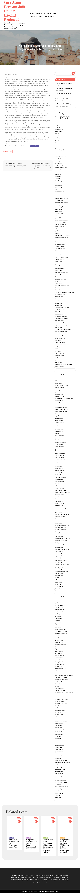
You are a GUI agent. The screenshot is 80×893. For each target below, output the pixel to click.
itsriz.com (57, 194)
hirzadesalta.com (59, 414)
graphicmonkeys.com (60, 477)
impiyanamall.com (59, 422)
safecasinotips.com (60, 486)
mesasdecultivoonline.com (61, 237)
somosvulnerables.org (60, 508)
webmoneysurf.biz (59, 730)
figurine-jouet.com (59, 562)
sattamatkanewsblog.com (61, 323)
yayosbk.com (58, 725)
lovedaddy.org (58, 290)
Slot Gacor (47, 13)
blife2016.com (58, 523)
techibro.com (58, 666)
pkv (56, 142)
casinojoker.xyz (59, 749)
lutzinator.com (58, 518)
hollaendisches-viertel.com (61, 701)
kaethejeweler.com (59, 543)
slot (11, 151)
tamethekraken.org (60, 516)
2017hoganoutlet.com (60, 161)
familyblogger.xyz (59, 494)
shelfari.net (58, 738)
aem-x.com (57, 433)
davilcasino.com (59, 429)
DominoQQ (39, 13)
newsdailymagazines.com (61, 390)
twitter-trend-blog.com (61, 673)
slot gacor (32, 875)
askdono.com (58, 625)
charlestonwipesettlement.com (63, 329)
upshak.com (58, 301)
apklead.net (58, 588)
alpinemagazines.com (60, 668)
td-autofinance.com (60, 660)
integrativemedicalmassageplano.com (64, 292)
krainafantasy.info (59, 181)
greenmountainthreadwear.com (63, 318)
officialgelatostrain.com (61, 540)
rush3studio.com (59, 172)
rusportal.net (58, 187)
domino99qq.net (59, 165)
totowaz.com (58, 327)
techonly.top (58, 627)
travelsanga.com (59, 773)
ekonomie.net (58, 778)
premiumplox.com (59, 723)
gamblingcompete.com (60, 629)
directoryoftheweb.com (61, 167)
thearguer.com (58, 270)
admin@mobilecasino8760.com (13, 145)
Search (73, 73)
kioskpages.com (59, 532)
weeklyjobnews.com (60, 334)
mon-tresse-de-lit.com (60, 553)
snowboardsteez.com (60, 255)
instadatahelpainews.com (61, 571)
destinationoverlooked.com (62, 344)
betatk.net (57, 795)
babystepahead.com (60, 342)
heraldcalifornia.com (60, 475)
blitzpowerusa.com (60, 246)
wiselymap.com (59, 642)
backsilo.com (58, 303)
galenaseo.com (58, 758)
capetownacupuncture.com (62, 198)
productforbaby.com (60, 231)
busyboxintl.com (59, 213)
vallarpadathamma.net (60, 224)
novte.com (57, 697)
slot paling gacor (54, 879)
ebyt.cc (57, 686)
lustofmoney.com (59, 355)
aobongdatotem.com (60, 396)
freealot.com (58, 466)
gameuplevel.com (59, 438)
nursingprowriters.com (61, 316)
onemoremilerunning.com (61, 253)
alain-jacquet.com (59, 205)
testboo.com (58, 719)
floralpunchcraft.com (60, 275)
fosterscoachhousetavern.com (62, 235)
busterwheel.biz (59, 736)
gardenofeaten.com (60, 248)
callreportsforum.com (60, 580)
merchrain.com (59, 575)
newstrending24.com (60, 789)
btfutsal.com (58, 618)
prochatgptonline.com (60, 644)
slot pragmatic (58, 127)
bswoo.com (58, 800)
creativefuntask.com (60, 453)
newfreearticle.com (60, 244)
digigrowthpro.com (60, 605)
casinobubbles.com (59, 418)
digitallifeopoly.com (60, 416)
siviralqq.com (58, 305)
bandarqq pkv (64, 875)
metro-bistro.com (59, 712)
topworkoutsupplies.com (61, 409)
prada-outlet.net (59, 603)
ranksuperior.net (59, 340)
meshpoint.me (58, 209)
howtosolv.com (59, 714)
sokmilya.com (58, 582)
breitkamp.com (59, 501)
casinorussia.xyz (59, 741)
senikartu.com (58, 185)
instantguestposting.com (61, 776)
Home (32, 13)
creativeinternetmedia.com (61, 633)
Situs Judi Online (49, 16)
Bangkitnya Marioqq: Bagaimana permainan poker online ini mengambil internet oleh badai (41, 166)
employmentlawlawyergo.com (62, 762)
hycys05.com (58, 250)
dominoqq (57, 138)
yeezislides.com (59, 394)
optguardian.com (59, 424)
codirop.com (58, 620)
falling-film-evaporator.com (62, 312)
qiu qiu (56, 125)
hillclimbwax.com (59, 349)
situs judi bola (39, 875)
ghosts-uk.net (58, 622)
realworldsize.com (59, 226)
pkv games (5, 151)
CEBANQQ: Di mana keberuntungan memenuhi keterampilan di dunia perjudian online (48, 846)
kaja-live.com (58, 649)
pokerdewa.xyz (59, 751)
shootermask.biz (59, 734)
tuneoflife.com (58, 362)
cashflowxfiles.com (59, 259)
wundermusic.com (59, 446)
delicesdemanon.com (60, 716)
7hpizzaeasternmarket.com (62, 699)
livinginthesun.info (59, 191)
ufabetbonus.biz (59, 791)
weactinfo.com (58, 266)
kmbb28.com (58, 578)
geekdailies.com (59, 573)
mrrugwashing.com (60, 294)
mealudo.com (58, 281)
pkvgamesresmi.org (42, 882)
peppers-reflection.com (61, 360)
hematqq (18, 877)
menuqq (14, 875)
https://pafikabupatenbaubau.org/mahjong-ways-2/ (36, 879)
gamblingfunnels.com (60, 614)
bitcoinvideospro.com (60, 200)
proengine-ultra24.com (61, 703)
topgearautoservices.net (61, 560)
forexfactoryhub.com (60, 647)
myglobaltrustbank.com (61, 760)
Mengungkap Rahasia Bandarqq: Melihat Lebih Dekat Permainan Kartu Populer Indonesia (65, 846)
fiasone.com (58, 277)
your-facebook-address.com (62, 564)
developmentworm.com (61, 782)
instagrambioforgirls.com (61, 257)
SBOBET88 (34, 16)
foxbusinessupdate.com (61, 288)
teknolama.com (59, 229)
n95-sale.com (58, 636)
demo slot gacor (59, 129)
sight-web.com (58, 653)
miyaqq (66, 879)
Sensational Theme (53, 891)
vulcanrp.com (58, 671)
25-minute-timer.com (60, 451)
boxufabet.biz (58, 558)
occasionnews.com (59, 353)
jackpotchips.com (59, 488)
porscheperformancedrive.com (62, 514)
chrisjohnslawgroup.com (61, 497)
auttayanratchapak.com (61, 215)
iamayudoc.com (59, 462)
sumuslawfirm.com (59, 314)
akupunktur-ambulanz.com (62, 679)
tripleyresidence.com (60, 503)
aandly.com (58, 797)
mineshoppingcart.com (61, 407)
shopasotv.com (59, 771)
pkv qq (55, 877)
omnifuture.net (59, 612)
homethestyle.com (59, 440)
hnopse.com (58, 351)
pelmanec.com (58, 163)
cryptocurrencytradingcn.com (62, 325)
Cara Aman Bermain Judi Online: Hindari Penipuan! (14, 10)
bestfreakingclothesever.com (62, 309)
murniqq (13, 877)
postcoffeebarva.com (60, 218)
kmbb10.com (58, 261)
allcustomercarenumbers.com (62, 492)
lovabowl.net (58, 383)
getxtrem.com (58, 264)
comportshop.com (59, 767)
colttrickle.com (59, 607)
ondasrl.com (58, 521)
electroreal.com (59, 400)
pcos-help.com (58, 616)
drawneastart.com (59, 481)
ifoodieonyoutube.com (60, 405)
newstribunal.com (59, 387)
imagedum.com (59, 536)
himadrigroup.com (59, 655)
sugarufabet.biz (59, 556)
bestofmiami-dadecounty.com (62, 403)
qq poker (58, 875)
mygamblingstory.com (60, 156)
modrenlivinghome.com (61, 569)
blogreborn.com (59, 638)
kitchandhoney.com (60, 710)
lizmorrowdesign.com (60, 527)
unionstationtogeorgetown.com (63, 459)
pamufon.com (58, 512)
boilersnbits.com (59, 240)
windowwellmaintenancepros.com (63, 364)
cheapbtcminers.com (60, 457)
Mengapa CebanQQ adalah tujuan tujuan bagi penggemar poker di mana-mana (15, 166)
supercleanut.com (59, 470)
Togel (40, 16)
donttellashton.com (60, 170)
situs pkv (57, 136)
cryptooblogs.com (59, 435)
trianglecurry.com (59, 534)
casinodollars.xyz (59, 747)
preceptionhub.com (60, 392)
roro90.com (58, 174)
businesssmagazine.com (61, 631)
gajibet (34, 882)
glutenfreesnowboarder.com (62, 525)
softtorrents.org (59, 505)
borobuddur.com (59, 444)
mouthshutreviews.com (61, 411)
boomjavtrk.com (59, 586)
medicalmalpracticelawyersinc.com (63, 765)
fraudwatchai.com (59, 431)
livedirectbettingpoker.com (62, 285)
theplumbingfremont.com (61, 786)
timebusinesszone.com (60, 358)
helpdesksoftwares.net (60, 381)
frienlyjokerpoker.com (60, 662)
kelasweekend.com (59, 793)
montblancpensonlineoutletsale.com (64, 675)
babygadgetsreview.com (61, 677)
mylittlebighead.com (60, 464)
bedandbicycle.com (60, 473)
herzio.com (58, 176)
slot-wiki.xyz (58, 754)
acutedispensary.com (60, 320)
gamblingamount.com (60, 347)
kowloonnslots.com (60, 664)
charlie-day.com (59, 283)
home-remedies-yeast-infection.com (64, 398)
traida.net (57, 708)
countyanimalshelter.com (61, 336)
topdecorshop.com (60, 769)
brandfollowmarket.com (61, 331)
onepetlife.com (59, 547)
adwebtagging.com (60, 338)
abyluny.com (58, 584)
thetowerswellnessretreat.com (62, 538)
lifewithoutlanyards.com (61, 706)
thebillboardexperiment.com (62, 549)
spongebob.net (59, 211)
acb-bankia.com (59, 296)
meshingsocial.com (59, 268)
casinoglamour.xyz (59, 745)
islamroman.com (59, 657)
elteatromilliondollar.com (61, 220)
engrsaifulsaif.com (59, 455)
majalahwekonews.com (60, 159)
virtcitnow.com (59, 640)
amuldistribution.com (60, 442)
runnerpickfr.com (59, 609)
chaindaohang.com (59, 688)
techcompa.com (59, 651)
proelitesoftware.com (60, 490)
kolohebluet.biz (59, 732)
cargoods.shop (58, 196)
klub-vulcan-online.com (61, 499)
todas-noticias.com (59, 183)
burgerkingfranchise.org (61, 222)
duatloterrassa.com (60, 510)
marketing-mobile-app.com (62, 272)
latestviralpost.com (60, 242)
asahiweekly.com (59, 468)
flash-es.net (58, 299)
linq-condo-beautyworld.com (62, 684)
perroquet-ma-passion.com (61, 567)
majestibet (61, 879)
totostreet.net (58, 427)
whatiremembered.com (61, 682)
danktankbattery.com (60, 279)
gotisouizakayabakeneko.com (62, 207)
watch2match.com (59, 756)
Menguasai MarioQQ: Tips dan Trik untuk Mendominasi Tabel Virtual (31, 844)
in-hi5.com (57, 178)
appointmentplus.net (60, 780)
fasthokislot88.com (60, 484)
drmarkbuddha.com (60, 690)
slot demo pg (58, 131)
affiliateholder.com (59, 366)
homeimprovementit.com (61, 385)
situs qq (57, 133)
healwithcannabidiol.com (61, 529)
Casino (55, 13)
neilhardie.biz (58, 727)
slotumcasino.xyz (59, 743)
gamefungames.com (60, 449)
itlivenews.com (58, 784)
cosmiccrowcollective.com (61, 202)
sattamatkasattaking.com (61, 545)
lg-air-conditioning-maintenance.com (64, 692)
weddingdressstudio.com (61, 721)
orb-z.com (57, 233)
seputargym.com (59, 420)
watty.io (57, 189)
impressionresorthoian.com (62, 307)
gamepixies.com (59, 479)
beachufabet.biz (59, 551)
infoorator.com (59, 695)
